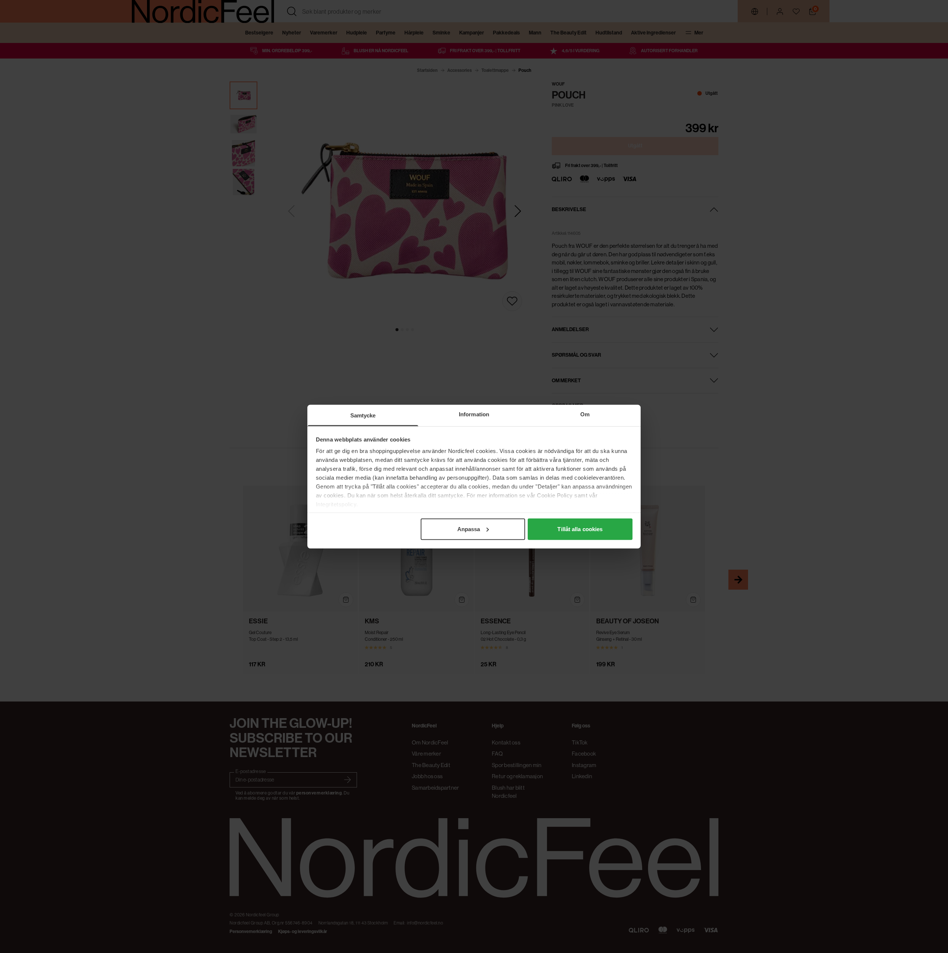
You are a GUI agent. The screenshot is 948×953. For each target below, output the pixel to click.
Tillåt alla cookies (579, 529)
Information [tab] (474, 414)
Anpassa (468, 529)
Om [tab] (585, 414)
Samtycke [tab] (363, 415)
